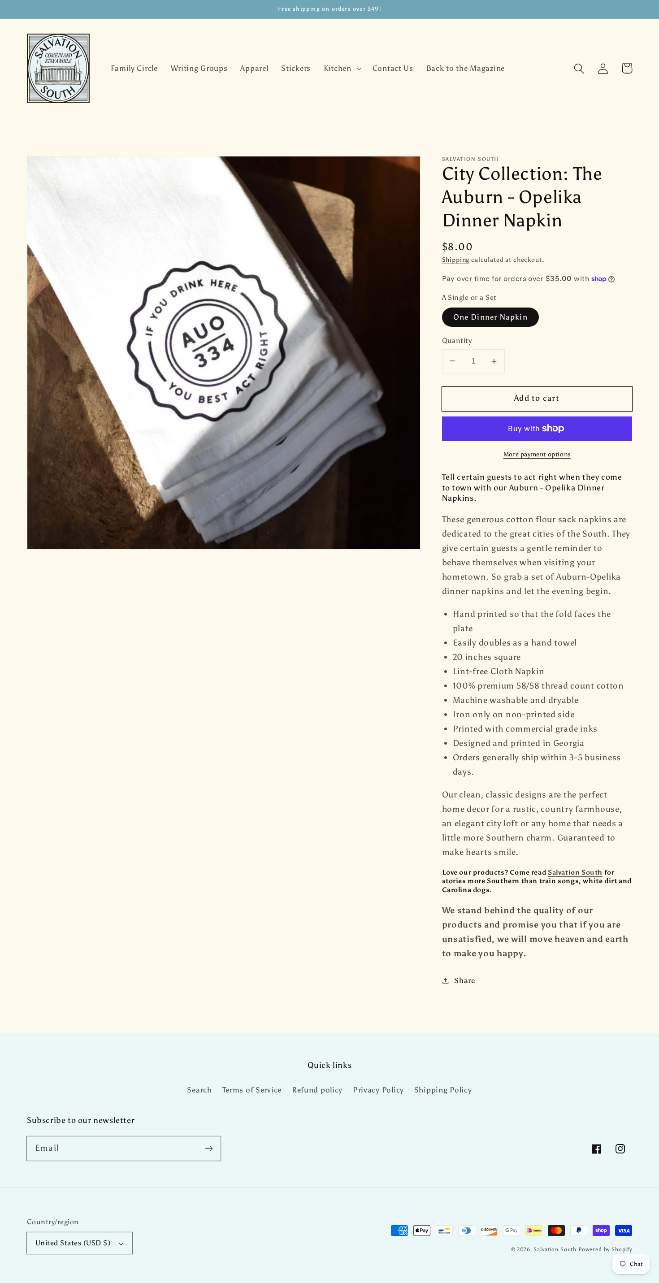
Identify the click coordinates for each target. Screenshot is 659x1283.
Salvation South (575, 872)
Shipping (456, 260)
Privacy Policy (378, 1089)
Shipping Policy (443, 1089)
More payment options (537, 454)
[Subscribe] (209, 1148)
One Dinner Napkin (490, 316)
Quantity (457, 340)
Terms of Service (252, 1089)
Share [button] (464, 980)
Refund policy (317, 1089)
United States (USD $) (72, 1243)
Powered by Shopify (605, 1249)
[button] (341, 68)
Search (199, 1089)
